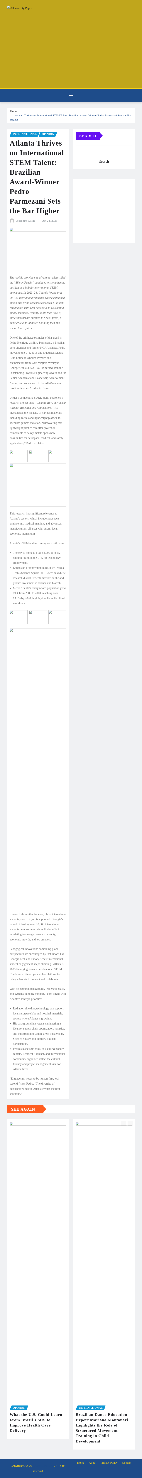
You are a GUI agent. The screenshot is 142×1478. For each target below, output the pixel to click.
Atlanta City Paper (43, 1465)
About (92, 1462)
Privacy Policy (109, 1462)
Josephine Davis (25, 220)
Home (13, 111)
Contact (126, 1462)
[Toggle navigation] (71, 95)
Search (87, 136)
